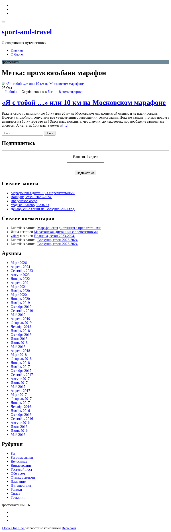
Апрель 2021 (20, 283)
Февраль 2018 (21, 359)
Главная (17, 50)
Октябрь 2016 (21, 414)
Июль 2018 (19, 339)
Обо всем (18, 473)
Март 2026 (19, 263)
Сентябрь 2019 (22, 311)
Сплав (15, 493)
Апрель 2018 (20, 351)
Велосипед (19, 461)
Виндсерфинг (21, 465)
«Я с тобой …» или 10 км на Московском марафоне (84, 102)
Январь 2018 (20, 363)
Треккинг (18, 497)
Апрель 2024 (20, 267)
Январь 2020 (20, 299)
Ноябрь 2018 (20, 331)
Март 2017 (19, 395)
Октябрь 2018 (21, 335)
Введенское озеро (24, 201)
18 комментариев (69, 92)
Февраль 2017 (21, 398)
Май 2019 (18, 315)
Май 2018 (18, 347)
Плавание (18, 481)
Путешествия (21, 485)
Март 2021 (19, 287)
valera (15, 236)
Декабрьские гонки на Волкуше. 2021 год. (43, 209)
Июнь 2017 (19, 383)
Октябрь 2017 (21, 371)
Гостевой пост (21, 469)
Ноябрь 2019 (20, 303)
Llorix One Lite (13, 528)
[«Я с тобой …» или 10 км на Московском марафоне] (43, 84)
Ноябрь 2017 (20, 367)
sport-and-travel (27, 32)
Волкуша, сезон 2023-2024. (31, 197)
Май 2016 (18, 434)
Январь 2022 (20, 279)
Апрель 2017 (20, 391)
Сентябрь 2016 (22, 418)
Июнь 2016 (19, 430)
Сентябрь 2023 (22, 271)
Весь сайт (69, 528)
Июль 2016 (19, 426)
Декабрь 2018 (21, 327)
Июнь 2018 (19, 343)
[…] (65, 125)
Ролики (16, 489)
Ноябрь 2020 (20, 291)
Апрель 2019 (20, 319)
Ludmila (11, 92)
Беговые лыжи (22, 457)
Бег (50, 92)
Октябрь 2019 (21, 307)
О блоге (17, 54)
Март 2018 (19, 355)
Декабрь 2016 (21, 406)
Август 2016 (20, 422)
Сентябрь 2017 (22, 375)
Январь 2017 (20, 402)
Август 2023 (20, 275)
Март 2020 (19, 295)
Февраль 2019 (21, 323)
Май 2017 (18, 387)
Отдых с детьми (23, 477)
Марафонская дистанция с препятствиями (43, 193)
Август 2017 (20, 379)
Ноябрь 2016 (20, 410)
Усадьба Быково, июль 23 (30, 205)
